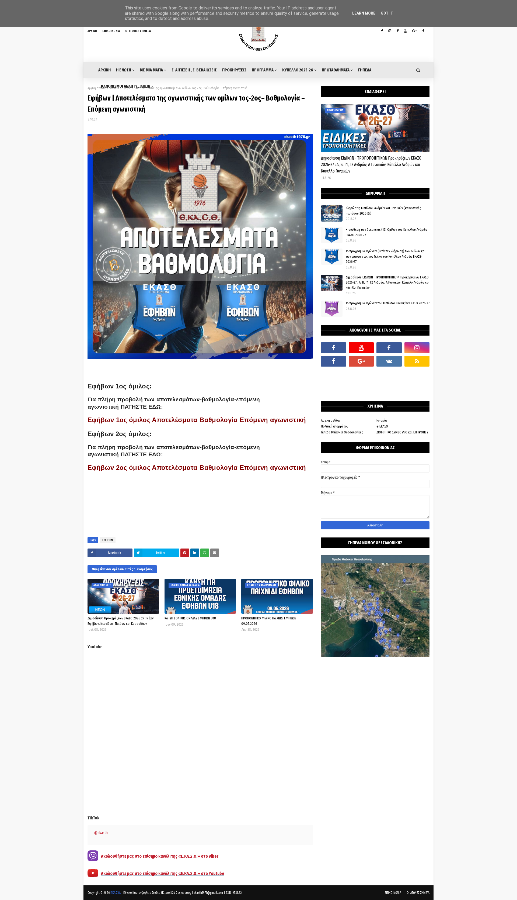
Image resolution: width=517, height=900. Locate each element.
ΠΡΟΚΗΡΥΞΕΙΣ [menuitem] (234, 70)
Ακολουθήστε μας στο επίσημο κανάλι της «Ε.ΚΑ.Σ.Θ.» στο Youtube (162, 873)
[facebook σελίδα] (333, 361)
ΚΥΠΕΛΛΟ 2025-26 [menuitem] (297, 70)
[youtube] (405, 31)
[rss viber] (416, 361)
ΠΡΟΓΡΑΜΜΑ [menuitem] (263, 70)
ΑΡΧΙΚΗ (92, 31)
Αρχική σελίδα (97, 88)
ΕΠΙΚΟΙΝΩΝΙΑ (111, 31)
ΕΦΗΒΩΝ (107, 540)
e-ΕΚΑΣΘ (382, 426)
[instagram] (390, 31)
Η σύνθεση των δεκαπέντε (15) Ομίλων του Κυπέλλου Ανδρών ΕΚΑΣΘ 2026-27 (386, 232)
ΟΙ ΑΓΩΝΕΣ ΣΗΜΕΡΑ (138, 31)
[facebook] (333, 347)
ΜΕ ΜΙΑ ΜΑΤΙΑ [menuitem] (151, 70)
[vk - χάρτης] (388, 361)
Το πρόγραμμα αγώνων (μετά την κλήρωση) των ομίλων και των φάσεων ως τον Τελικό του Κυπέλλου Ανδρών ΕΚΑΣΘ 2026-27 (385, 256)
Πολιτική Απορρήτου (334, 426)
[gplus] (414, 31)
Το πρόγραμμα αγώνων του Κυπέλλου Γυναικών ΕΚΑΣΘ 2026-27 (387, 303)
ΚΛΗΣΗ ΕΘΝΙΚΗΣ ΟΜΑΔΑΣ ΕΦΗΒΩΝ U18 (190, 618)
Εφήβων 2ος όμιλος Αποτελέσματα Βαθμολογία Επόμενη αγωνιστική (197, 467)
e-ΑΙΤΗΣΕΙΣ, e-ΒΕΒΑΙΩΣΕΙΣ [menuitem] (194, 70)
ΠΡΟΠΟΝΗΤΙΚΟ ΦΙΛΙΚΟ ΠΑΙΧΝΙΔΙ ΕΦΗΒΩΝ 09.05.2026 (268, 621)
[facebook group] (423, 31)
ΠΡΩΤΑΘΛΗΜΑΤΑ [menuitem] (336, 70)
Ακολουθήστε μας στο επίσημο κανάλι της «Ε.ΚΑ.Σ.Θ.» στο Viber (159, 856)
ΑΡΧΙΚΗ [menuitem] (104, 70)
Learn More (363, 13)
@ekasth (101, 832)
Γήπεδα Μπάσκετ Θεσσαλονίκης (342, 432)
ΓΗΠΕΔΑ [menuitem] (364, 70)
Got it (387, 13)
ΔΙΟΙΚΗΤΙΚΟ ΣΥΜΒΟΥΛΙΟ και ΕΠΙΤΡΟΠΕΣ (402, 432)
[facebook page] (397, 31)
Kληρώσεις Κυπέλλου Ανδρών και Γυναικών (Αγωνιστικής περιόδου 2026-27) (383, 210)
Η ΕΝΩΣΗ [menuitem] (123, 70)
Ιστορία (381, 420)
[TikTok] (333, 374)
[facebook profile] (382, 31)
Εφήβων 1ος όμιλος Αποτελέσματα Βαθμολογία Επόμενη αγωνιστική (197, 419)
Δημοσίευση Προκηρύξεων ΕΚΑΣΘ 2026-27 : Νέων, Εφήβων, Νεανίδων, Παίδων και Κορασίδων (121, 621)
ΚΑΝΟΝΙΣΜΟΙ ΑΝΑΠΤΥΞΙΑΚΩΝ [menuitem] (125, 86)
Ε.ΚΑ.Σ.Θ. (115, 893)
